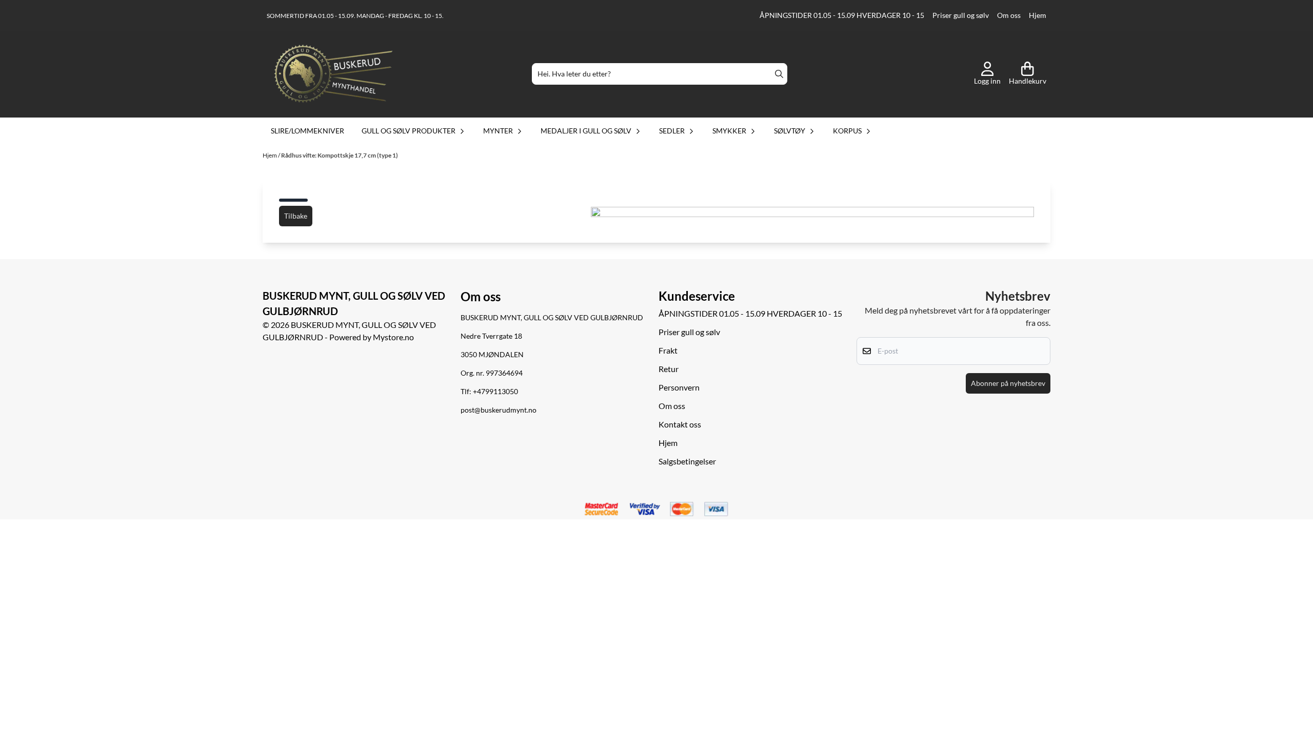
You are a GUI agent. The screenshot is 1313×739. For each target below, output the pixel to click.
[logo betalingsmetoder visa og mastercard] (656, 509)
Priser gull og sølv (960, 15)
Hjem (1037, 15)
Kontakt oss (680, 424)
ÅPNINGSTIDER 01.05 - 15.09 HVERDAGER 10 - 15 (842, 15)
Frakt (668, 350)
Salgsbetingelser (687, 461)
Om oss (1009, 15)
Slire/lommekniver (307, 130)
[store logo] (333, 74)
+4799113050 (495, 391)
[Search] (779, 74)
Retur (669, 369)
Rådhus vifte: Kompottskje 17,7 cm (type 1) (339, 155)
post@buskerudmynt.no (498, 410)
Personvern (679, 387)
